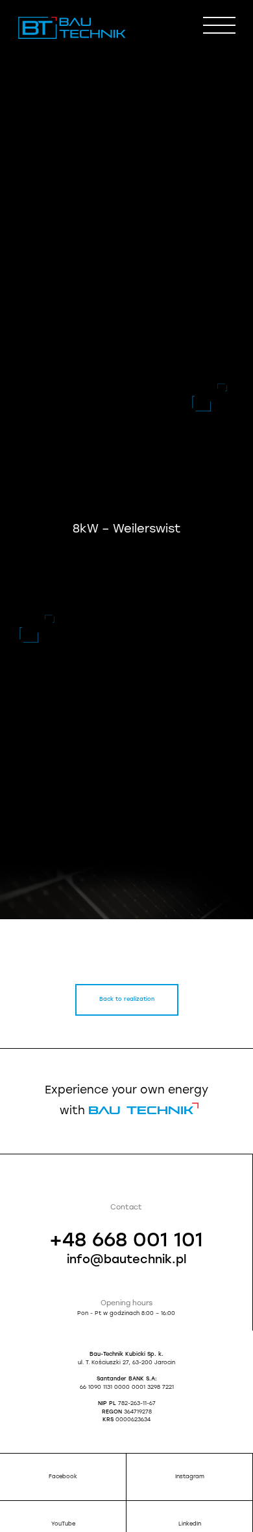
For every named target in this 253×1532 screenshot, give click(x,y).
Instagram (189, 1477)
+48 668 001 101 (126, 1241)
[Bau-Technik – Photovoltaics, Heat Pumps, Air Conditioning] (72, 37)
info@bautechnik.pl (126, 1260)
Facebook (63, 1477)
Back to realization (126, 999)
